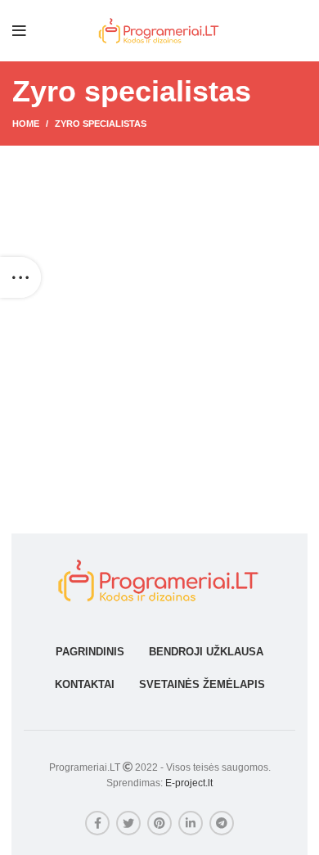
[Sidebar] (20, 277)
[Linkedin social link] (190, 823)
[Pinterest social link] (159, 823)
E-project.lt (189, 783)
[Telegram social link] (221, 823)
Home (25, 123)
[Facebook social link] (97, 823)
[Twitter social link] (128, 823)
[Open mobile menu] (19, 31)
